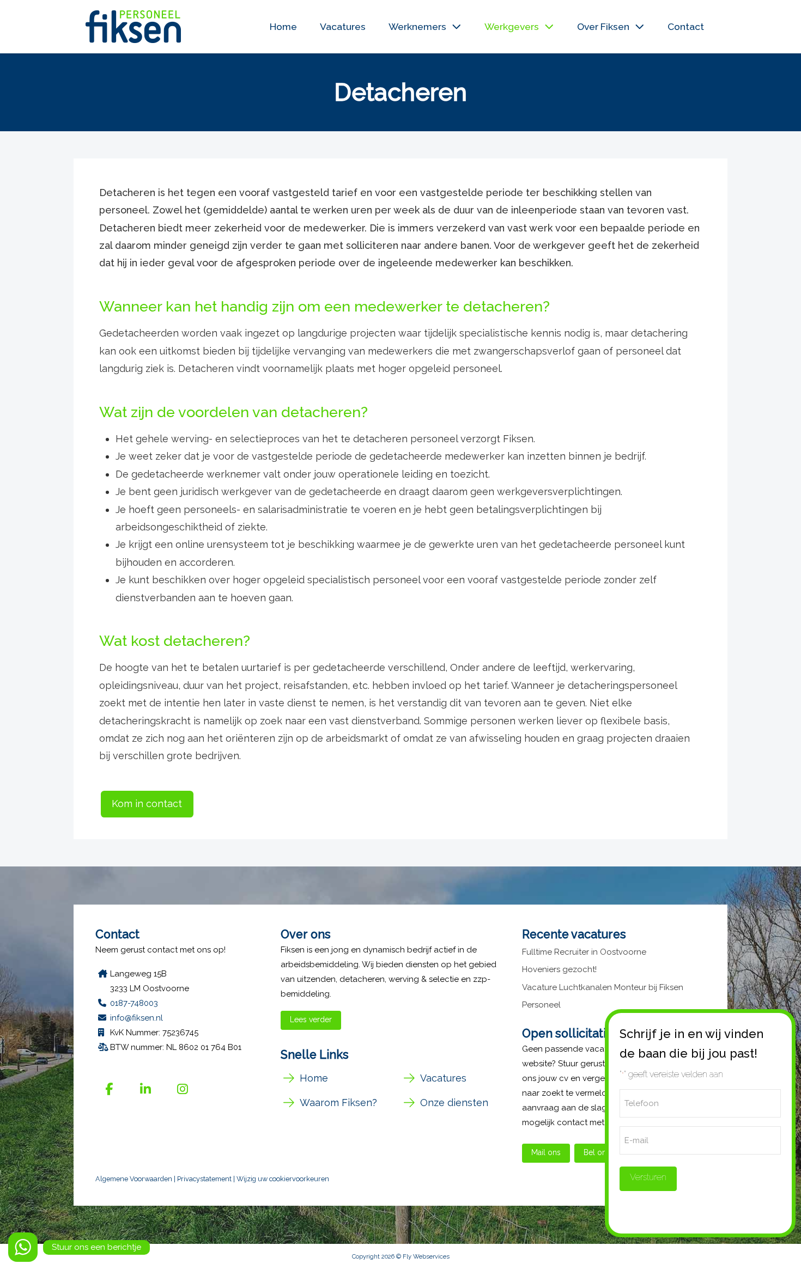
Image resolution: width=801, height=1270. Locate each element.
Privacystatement (204, 1179)
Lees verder (311, 1019)
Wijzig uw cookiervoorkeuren (282, 1179)
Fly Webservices (426, 1256)
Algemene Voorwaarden (133, 1179)
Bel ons (597, 1152)
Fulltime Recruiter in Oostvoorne (584, 952)
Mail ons (546, 1152)
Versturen (648, 1177)
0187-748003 (134, 1003)
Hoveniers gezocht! (559, 969)
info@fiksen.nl (136, 1018)
